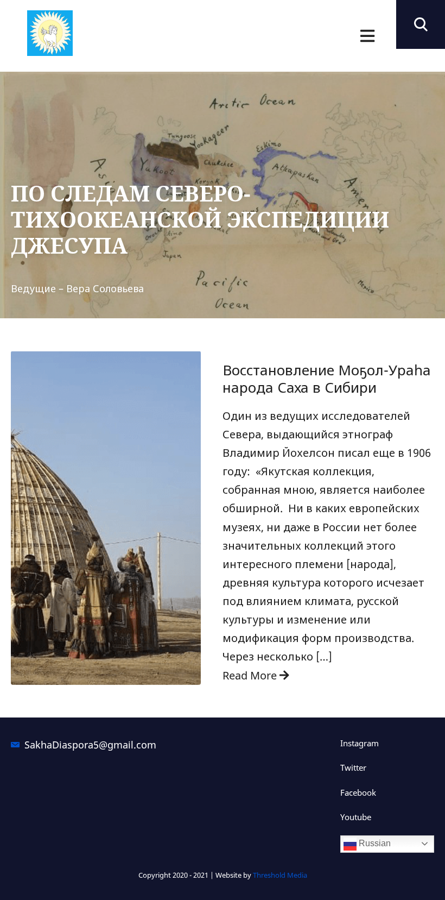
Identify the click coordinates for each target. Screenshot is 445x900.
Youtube (355, 816)
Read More (251, 675)
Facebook (358, 792)
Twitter (353, 767)
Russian (374, 843)
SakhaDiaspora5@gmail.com (85, 744)
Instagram (359, 743)
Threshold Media (280, 875)
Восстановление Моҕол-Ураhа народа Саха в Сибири (327, 378)
